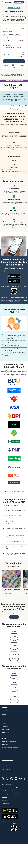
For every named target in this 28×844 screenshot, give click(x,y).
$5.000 (17, 34)
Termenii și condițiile (14, 109)
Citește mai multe (6, 593)
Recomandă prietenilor (7, 760)
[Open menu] (26, 2)
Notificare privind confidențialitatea (10, 787)
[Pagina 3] (14, 598)
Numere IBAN (5, 753)
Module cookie (5, 803)
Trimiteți (5, 25)
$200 (5, 34)
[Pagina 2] (12, 598)
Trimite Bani (4, 723)
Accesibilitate (5, 800)
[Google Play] (14, 276)
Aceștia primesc (6, 37)
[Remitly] (2, 2)
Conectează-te (8, 2)
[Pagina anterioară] (9, 599)
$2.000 (11, 34)
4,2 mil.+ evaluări (14, 269)
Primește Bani (5, 726)
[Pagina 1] (11, 598)
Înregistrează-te (19, 2)
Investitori (4, 714)
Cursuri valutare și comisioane (9, 741)
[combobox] (22, 40)
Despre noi (4, 710)
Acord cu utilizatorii (6, 784)
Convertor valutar (6, 757)
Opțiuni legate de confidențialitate (10, 790)
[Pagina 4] (15, 598)
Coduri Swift (5, 744)
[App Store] (14, 281)
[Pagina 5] (17, 598)
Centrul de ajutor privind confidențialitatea (12, 793)
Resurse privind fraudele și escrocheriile (11, 747)
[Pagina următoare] (18, 599)
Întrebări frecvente (6, 769)
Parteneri (4, 750)
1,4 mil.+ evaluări (15, 271)
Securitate (4, 797)
